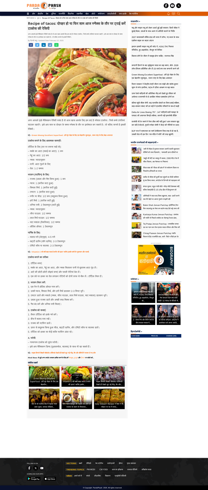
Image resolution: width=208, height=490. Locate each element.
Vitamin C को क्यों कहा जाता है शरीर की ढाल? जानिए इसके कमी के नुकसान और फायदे (60, 252)
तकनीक (79, 14)
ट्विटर (83, 358)
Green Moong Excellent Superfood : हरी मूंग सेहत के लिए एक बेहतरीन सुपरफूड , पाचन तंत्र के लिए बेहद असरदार (72, 135)
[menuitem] (33, 14)
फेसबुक (71, 358)
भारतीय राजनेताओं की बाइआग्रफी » (144, 142)
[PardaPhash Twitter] (178, 7)
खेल (86, 14)
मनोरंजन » (135, 279)
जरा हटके (122, 14)
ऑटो (93, 14)
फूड (38, 18)
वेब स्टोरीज (133, 14)
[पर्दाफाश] (44, 9)
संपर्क (88, 476)
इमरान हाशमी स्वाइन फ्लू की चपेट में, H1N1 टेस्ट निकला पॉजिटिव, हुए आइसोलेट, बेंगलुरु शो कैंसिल (153, 48)
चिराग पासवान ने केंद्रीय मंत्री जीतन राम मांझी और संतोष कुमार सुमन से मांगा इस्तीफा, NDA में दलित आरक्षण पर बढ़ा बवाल (155, 86)
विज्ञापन (107, 476)
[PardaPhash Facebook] (166, 7)
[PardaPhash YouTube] (172, 7)
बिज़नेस (70, 14)
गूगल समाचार (131, 463)
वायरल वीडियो (132, 469)
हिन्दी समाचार (31, 18)
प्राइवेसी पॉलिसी (120, 476)
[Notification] (168, 14)
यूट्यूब (76, 358)
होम (33, 14)
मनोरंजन (101, 14)
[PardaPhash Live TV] (173, 14)
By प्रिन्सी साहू (32, 40)
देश (47, 14)
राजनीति (61, 14)
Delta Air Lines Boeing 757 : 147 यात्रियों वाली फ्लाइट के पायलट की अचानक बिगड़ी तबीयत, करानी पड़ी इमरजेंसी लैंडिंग (155, 114)
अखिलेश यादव (146, 469)
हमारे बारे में (78, 476)
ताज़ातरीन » (135, 21)
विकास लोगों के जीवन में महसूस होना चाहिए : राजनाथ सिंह (153, 56)
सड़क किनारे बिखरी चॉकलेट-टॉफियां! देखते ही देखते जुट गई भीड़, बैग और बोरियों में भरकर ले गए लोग (64, 353)
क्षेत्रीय (40, 14)
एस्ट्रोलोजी (111, 14)
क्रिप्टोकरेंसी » (136, 331)
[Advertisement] (104, 439)
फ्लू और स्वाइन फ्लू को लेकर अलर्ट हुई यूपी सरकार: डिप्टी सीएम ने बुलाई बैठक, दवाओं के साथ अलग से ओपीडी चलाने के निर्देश (155, 29)
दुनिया (53, 14)
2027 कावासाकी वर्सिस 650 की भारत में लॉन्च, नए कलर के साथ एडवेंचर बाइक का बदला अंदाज (155, 39)
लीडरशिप (97, 476)
